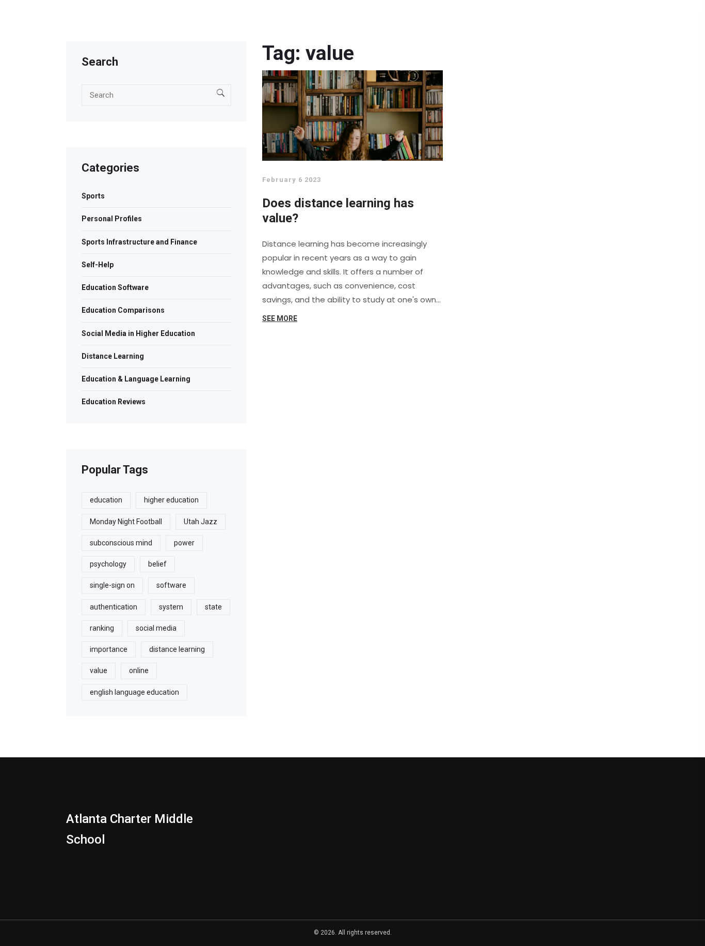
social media (156, 628)
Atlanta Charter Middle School (129, 829)
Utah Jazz (200, 521)
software (171, 585)
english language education (134, 692)
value (98, 670)
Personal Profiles (112, 219)
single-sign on (112, 585)
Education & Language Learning (136, 379)
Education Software (115, 287)
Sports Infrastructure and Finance (139, 242)
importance (108, 649)
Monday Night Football (126, 521)
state (213, 607)
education (106, 500)
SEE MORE (279, 318)
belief (157, 564)
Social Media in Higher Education (138, 333)
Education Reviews (114, 402)
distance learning (177, 649)
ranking (102, 628)
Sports (93, 196)
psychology (108, 564)
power (184, 543)
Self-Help (98, 265)
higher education (171, 500)
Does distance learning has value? (338, 211)
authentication (113, 607)
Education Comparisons (123, 310)
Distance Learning (113, 356)
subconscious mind (121, 543)
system (171, 607)
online (139, 670)
